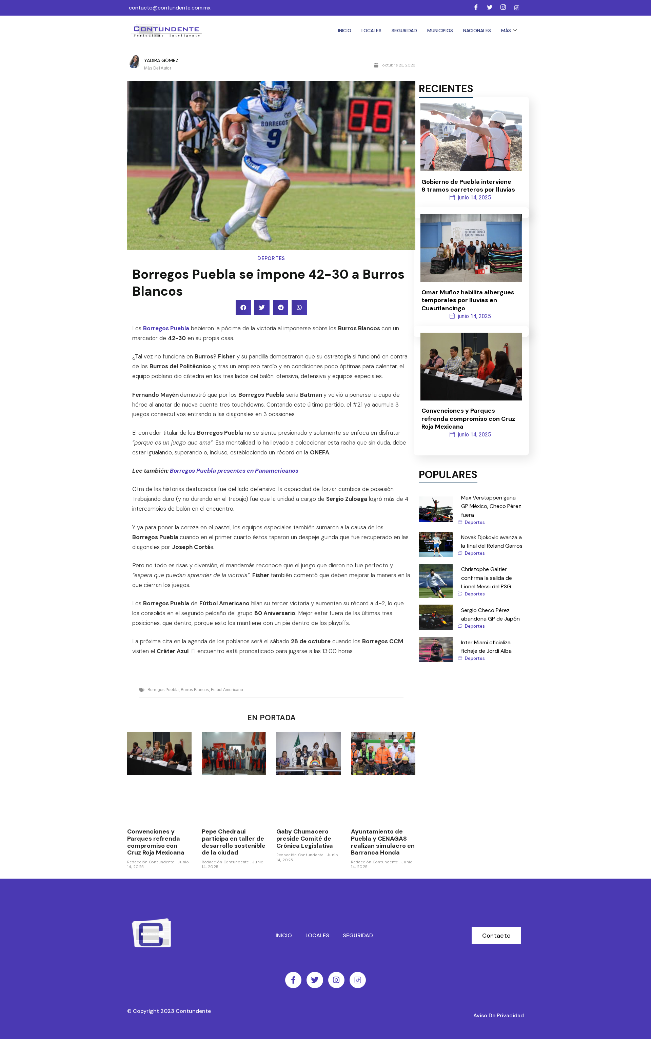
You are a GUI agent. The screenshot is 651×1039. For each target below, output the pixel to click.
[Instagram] (503, 8)
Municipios (440, 30)
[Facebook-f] (293, 980)
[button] (243, 307)
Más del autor (157, 68)
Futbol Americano (227, 689)
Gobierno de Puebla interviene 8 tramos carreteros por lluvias (468, 186)
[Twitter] (490, 8)
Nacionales (477, 30)
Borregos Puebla (166, 328)
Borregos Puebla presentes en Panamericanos (234, 470)
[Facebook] (476, 8)
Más (506, 30)
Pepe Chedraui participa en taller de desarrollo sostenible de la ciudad (233, 842)
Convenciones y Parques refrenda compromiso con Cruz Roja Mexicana (155, 842)
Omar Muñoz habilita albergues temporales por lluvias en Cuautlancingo (467, 300)
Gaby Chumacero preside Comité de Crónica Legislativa (304, 838)
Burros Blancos (195, 689)
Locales (371, 30)
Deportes (271, 258)
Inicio (344, 30)
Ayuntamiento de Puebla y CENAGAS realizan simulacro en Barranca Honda (383, 842)
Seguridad (404, 30)
